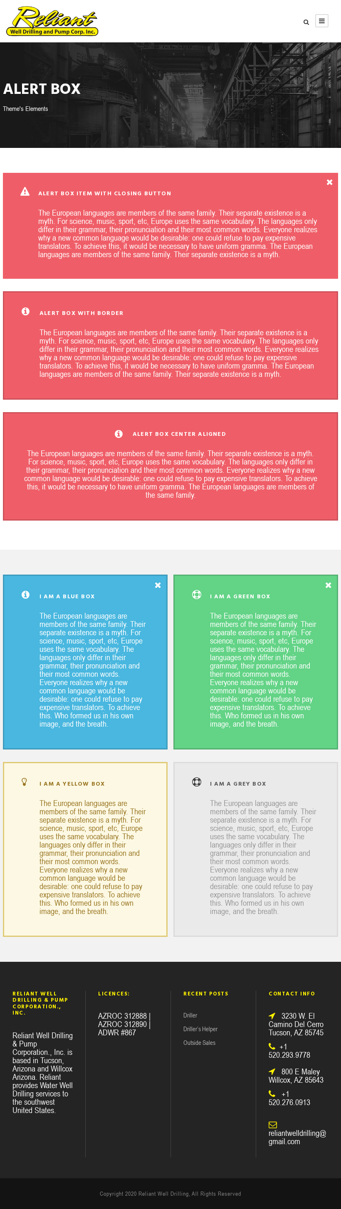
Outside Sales (199, 1042)
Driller (190, 1015)
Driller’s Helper (200, 1028)
